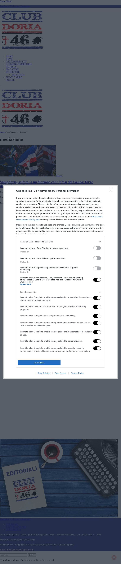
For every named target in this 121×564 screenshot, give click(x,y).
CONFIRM (39, 363)
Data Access (60, 373)
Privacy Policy (77, 373)
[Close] (111, 191)
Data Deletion (43, 373)
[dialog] (60, 282)
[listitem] (60, 241)
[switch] (97, 248)
